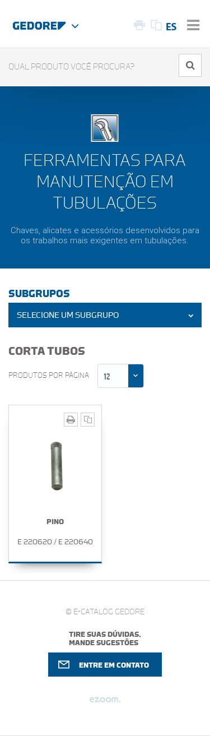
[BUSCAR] (190, 65)
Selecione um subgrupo (68, 315)
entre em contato (114, 665)
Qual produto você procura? (71, 67)
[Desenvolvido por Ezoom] (105, 704)
